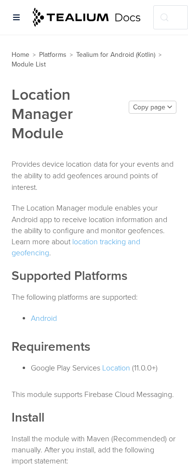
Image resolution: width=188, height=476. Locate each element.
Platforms (53, 55)
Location (116, 368)
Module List (29, 64)
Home (20, 55)
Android (44, 318)
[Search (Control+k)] (170, 17)
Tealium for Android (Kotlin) (115, 55)
